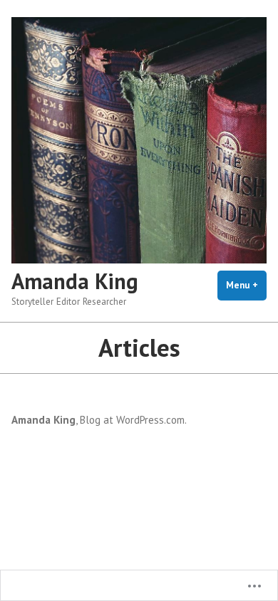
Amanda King (74, 281)
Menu (246, 285)
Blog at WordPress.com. (133, 420)
